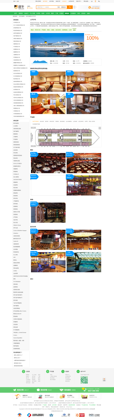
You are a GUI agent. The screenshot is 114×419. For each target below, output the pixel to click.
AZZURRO (81, 121)
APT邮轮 (15, 217)
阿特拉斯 (15, 327)
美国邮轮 (15, 206)
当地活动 (28, 381)
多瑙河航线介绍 (17, 27)
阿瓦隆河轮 (16, 252)
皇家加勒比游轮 (17, 128)
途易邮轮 (15, 265)
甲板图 (44, 30)
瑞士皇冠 (15, 222)
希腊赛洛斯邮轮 (17, 190)
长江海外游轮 (16, 147)
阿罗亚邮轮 (16, 346)
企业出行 (64, 1)
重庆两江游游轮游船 (18, 292)
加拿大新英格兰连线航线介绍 (20, 68)
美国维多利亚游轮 (17, 155)
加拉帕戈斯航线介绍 (18, 92)
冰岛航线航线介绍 (17, 113)
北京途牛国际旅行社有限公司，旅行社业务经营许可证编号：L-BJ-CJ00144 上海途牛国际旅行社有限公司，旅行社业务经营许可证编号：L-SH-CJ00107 (57, 403)
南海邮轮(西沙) (17, 166)
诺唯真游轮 (16, 142)
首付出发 (28, 382)
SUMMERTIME (36, 124)
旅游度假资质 (72, 405)
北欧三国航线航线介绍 (18, 105)
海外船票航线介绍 (17, 81)
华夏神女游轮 (16, 160)
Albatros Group (17, 225)
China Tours (69, 407)
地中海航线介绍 (17, 35)
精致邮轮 (15, 182)
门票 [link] (56, 13)
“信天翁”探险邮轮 (17, 303)
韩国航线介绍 (16, 108)
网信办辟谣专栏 (55, 407)
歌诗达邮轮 (22, 16)
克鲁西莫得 (16, 244)
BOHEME (62, 121)
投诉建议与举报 (37, 405)
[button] (70, 7)
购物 (52, 30)
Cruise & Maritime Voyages (20, 230)
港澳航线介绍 (16, 49)
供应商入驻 (62, 407)
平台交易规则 (92, 405)
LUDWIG (75, 121)
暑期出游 (63, 7)
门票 (39, 376)
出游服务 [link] (73, 13)
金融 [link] (88, 13)
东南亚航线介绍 (17, 60)
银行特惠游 (52, 379)
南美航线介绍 (16, 70)
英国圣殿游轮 (16, 144)
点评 (70, 30)
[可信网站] (80, 415)
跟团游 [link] (21, 13)
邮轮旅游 (15, 16)
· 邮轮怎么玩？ (16, 357)
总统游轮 (15, 150)
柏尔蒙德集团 (16, 246)
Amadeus (15, 233)
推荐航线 (64, 30)
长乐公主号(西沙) (17, 163)
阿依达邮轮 (16, 268)
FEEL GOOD (92, 121)
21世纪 (15, 270)
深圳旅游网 (92, 409)
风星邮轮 (15, 214)
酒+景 (27, 378)
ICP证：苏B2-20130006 (58, 409)
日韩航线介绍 (16, 111)
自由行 (27, 376)
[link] (30, 8)
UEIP (43, 407)
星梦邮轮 (15, 209)
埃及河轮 (15, 219)
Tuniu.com (44, 409)
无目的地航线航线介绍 (18, 116)
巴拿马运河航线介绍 (18, 97)
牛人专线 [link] (32, 13)
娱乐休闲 (58, 30)
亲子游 (33, 376)
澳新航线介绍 (16, 44)
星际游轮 (15, 284)
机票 (39, 381)
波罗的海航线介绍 (17, 33)
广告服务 (44, 405)
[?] (92, 34)
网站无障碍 (38, 1)
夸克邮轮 (15, 139)
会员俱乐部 (71, 1)
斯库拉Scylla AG (17, 313)
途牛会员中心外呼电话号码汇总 (72, 400)
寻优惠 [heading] (52, 371)
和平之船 (15, 228)
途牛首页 (45, 1)
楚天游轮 (15, 300)
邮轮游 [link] (67, 13)
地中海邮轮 (16, 131)
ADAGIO (42, 121)
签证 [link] (78, 13)
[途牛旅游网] (24, 7)
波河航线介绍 (16, 89)
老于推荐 (34, 381)
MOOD (46, 121)
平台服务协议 (85, 405)
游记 (74, 30)
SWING (57, 121)
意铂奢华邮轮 (16, 348)
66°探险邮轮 (16, 329)
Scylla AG (15, 241)
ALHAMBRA (69, 121)
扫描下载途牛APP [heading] (85, 374)
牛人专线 (34, 374)
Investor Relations (23, 405)
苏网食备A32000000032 (83, 409)
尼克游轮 (15, 324)
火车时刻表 (68, 379)
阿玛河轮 (15, 198)
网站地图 (99, 405)
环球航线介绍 (16, 57)
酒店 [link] (52, 13)
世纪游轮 (15, 152)
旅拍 (33, 382)
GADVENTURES (17, 179)
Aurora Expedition (17, 338)
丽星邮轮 (15, 134)
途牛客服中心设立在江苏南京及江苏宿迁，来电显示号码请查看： (49, 400)
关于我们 (15, 405)
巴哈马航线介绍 (17, 95)
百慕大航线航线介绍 (18, 100)
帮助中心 (67, 374)
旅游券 (49, 405)
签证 (39, 379)
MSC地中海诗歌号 (17, 295)
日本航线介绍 (16, 22)
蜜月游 (33, 378)
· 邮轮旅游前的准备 (18, 365)
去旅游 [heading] (28, 371)
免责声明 (65, 405)
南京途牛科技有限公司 (36, 409)
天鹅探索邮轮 (16, 343)
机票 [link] (43, 13)
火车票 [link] (48, 13)
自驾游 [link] (38, 13)
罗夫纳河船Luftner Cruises (19, 311)
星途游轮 (15, 195)
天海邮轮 (15, 136)
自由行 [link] (26, 13)
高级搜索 (74, 7)
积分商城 (52, 378)
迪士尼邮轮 (16, 177)
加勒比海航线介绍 (17, 38)
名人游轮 (15, 254)
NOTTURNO (36, 121)
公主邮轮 (15, 126)
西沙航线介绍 (16, 78)
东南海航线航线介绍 (18, 103)
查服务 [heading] (67, 371)
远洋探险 (15, 249)
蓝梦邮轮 (15, 287)
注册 (18, 1)
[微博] (92, 1)
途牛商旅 (51, 1)
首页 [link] (15, 13)
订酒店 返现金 (53, 376)
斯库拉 (15, 260)
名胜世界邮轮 (16, 308)
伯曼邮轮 (15, 168)
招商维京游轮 (16, 289)
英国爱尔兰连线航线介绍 (19, 65)
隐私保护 (60, 405)
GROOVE (52, 121)
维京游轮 (15, 187)
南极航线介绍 (16, 52)
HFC (14, 257)
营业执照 (50, 409)
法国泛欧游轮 (16, 236)
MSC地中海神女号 (17, 297)
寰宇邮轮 (15, 203)
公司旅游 (28, 379)
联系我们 (30, 405)
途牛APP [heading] (83, 371)
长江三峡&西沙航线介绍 (19, 25)
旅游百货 (58, 1)
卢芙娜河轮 (16, 201)
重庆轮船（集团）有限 (18, 340)
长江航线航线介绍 (17, 76)
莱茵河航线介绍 (17, 41)
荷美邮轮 (15, 171)
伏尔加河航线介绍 (17, 73)
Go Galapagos (16, 281)
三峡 (58, 7)
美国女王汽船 (16, 211)
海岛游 (33, 379)
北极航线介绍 (16, 54)
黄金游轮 (15, 158)
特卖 (51, 374)
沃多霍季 (15, 273)
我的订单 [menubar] (78, 1)
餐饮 (48, 30)
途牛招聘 (54, 405)
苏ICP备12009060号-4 (70, 409)
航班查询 (67, 381)
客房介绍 (37, 30)
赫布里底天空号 (17, 238)
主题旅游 (78, 405)
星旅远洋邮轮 (16, 262)
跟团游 (27, 374)
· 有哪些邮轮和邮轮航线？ (19, 360)
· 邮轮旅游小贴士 (17, 363)
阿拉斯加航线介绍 (17, 30)
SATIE (86, 121)
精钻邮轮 (15, 193)
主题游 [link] (61, 13)
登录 (14, 1)
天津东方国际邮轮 (17, 319)
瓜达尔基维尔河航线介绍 (19, 84)
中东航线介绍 (16, 46)
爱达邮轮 (15, 316)
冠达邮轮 (15, 185)
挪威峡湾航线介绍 (17, 62)
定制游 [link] (83, 13)
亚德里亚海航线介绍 (18, 86)
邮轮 (39, 378)
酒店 (39, 374)
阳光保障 (67, 378)
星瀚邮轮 (15, 321)
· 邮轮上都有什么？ (18, 355)
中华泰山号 (16, 174)
